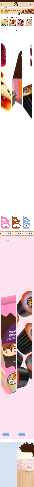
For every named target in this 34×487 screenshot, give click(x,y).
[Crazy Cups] (16, 4)
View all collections (29, 17)
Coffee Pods (21, 434)
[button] (32, 4)
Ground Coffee (5, 434)
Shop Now (6, 226)
